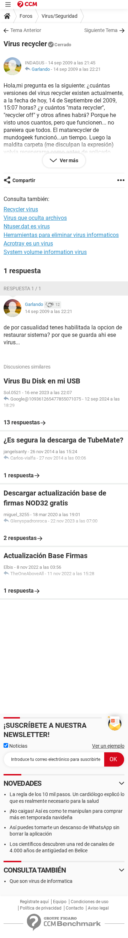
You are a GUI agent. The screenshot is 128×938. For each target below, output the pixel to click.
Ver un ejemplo (108, 746)
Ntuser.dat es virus (27, 226)
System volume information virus (45, 252)
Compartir (23, 180)
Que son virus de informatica (41, 881)
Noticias (17, 746)
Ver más (68, 160)
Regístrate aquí (34, 901)
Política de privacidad (41, 908)
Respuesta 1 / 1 (22, 288)
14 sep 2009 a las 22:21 (77, 69)
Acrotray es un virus (28, 243)
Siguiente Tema (101, 30)
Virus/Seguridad (60, 16)
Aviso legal (98, 908)
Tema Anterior (25, 30)
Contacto (75, 908)
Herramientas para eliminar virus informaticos (61, 235)
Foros (26, 16)
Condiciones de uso (89, 901)
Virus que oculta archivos (35, 217)
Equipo (59, 901)
